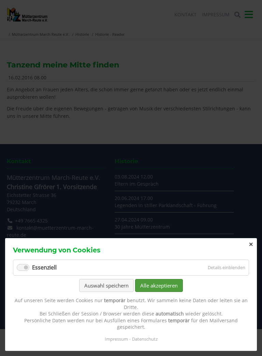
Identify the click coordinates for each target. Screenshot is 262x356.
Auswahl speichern (106, 285)
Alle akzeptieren (159, 285)
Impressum (116, 339)
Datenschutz (145, 339)
